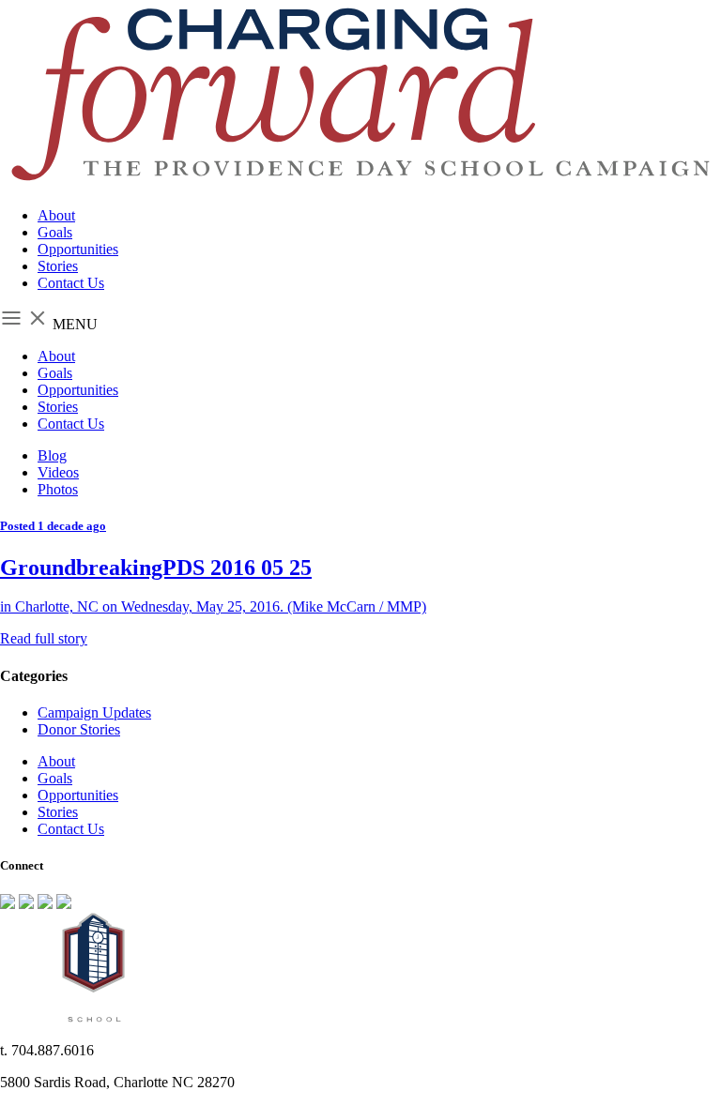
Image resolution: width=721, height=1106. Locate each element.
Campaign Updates (94, 712)
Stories (58, 266)
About (56, 215)
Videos (58, 472)
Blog (52, 455)
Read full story (43, 638)
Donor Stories (79, 729)
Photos (58, 489)
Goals (55, 232)
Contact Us (71, 283)
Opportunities (78, 249)
